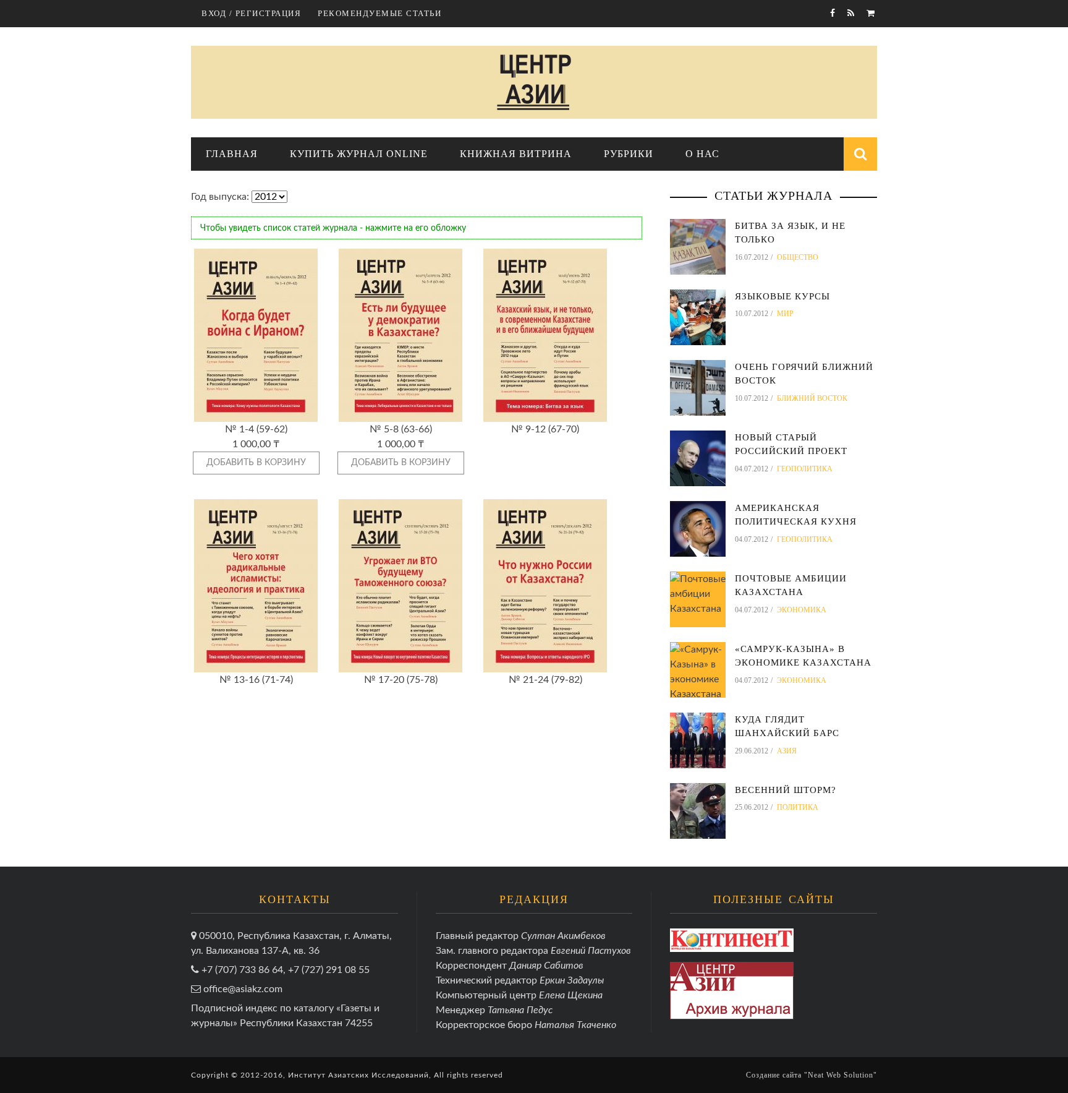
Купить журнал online (359, 153)
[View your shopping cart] (872, 13)
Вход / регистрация (251, 13)
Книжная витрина (516, 153)
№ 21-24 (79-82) (545, 680)
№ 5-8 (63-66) (401, 429)
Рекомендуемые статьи (379, 13)
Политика (797, 807)
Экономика (801, 610)
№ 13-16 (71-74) (256, 680)
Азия (787, 751)
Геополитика (805, 469)
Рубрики (628, 153)
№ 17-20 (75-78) (401, 680)
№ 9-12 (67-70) (545, 429)
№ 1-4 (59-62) (256, 429)
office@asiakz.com (242, 989)
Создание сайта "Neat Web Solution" (811, 1075)
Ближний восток (812, 398)
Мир (785, 313)
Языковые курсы (782, 296)
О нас (702, 153)
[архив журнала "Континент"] (732, 940)
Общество (797, 257)
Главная (232, 153)
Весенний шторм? (785, 790)
